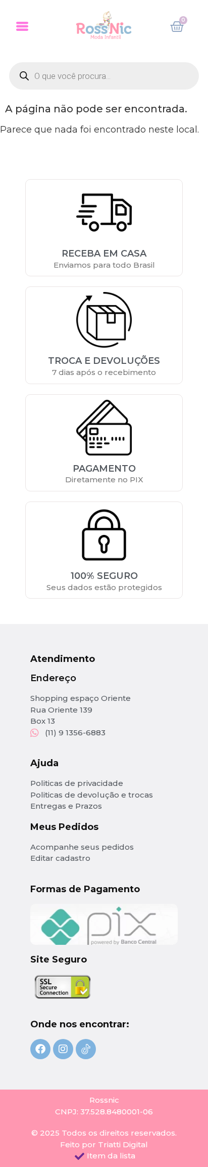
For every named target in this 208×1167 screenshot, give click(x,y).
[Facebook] (40, 1049)
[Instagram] (63, 1049)
